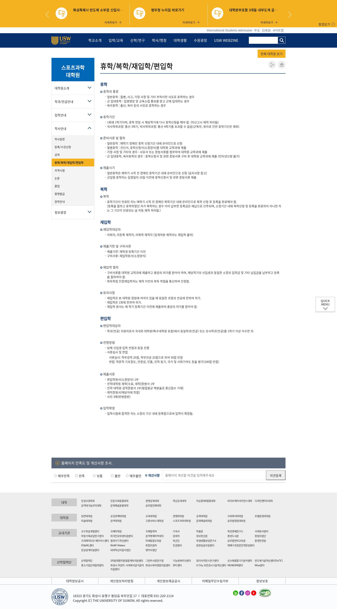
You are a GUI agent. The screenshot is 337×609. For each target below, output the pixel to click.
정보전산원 (202, 536)
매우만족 (64, 475)
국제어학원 (116, 531)
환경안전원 (260, 540)
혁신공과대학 (179, 501)
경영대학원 (178, 516)
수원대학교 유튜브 (253, 592)
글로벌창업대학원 (236, 520)
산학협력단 (86, 560)
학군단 (176, 540)
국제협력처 (151, 531)
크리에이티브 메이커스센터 (95, 540)
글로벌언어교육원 (236, 540)
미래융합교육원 (153, 540)
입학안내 (60, 115)
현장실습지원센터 (205, 545)
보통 (100, 475)
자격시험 (60, 170)
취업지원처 (151, 545)
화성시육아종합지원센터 (157, 565)
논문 (57, 178)
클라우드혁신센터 (119, 540)
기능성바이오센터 (182, 560)
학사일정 (60, 139)
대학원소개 (62, 88)
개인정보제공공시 (168, 581)
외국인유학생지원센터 (121, 536)
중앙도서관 (233, 536)
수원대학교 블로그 (235, 592)
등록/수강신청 (63, 147)
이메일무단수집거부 (215, 581)
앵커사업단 (151, 550)
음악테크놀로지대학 (91, 505)
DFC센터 (177, 565)
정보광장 (60, 212)
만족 (82, 475)
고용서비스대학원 (154, 520)
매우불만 (135, 475)
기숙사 (176, 531)
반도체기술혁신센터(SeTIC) (269, 560)
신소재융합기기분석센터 (239, 560)
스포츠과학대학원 (72, 71)
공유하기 (272, 65)
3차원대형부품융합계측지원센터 (126, 560)
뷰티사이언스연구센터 (207, 560)
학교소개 (95, 40)
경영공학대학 (152, 501)
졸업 (57, 186)
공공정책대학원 (118, 516)
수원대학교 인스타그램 (247, 592)
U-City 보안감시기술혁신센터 (211, 565)
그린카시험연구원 (154, 560)
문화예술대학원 (204, 520)
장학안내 (60, 202)
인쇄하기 (282, 65)
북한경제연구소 (235, 531)
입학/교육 (116, 40)
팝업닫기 (324, 24)
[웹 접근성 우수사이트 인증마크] (265, 590)
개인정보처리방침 (121, 581)
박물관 (199, 531)
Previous (49, 14)
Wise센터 (259, 565)
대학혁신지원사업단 (120, 550)
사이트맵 (278, 30)
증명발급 (60, 194)
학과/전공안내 (64, 101)
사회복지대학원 (235, 516)
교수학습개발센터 (90, 531)
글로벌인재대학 (153, 505)
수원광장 (200, 40)
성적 (57, 155)
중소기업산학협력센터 (92, 565)
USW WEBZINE (226, 40)
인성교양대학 (88, 501)
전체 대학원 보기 (272, 53)
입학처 (176, 536)
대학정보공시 (75, 581)
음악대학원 (116, 520)
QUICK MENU (325, 302)
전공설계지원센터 (90, 550)
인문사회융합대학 (119, 501)
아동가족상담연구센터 (92, 536)
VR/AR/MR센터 (235, 565)
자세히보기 (111, 22)
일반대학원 (86, 516)
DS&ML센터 (87, 545)
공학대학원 (202, 516)
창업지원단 (260, 536)
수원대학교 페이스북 (241, 592)
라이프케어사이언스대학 (239, 501)
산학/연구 (137, 40)
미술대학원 (86, 520)
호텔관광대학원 (262, 516)
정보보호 (262, 581)
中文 (257, 30)
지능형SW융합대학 (206, 501)
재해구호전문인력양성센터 (240, 545)
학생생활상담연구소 (206, 540)
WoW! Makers (117, 545)
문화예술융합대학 (119, 505)
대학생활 (180, 40)
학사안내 (60, 128)
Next (289, 15)
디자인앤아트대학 (264, 501)
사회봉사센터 (261, 531)
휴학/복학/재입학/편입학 (69, 162)
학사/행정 (159, 40)
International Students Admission (229, 30)
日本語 (266, 30)
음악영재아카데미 (154, 536)
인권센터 (177, 545)
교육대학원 (151, 516)
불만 (118, 475)
